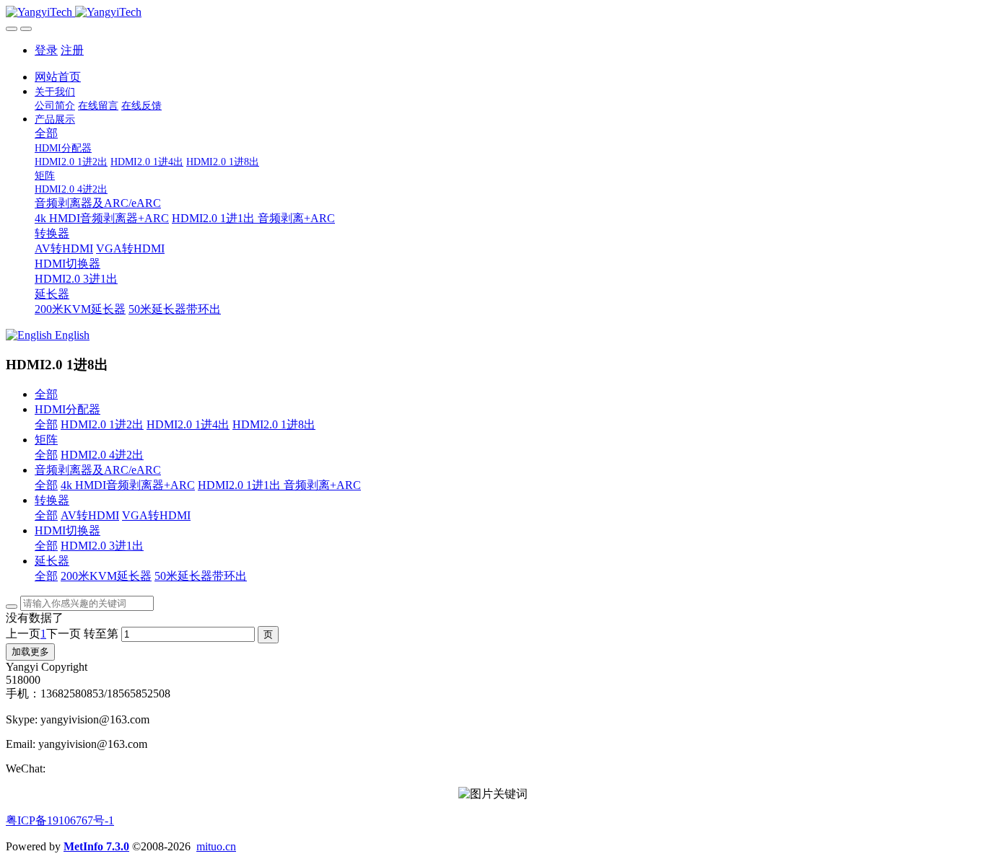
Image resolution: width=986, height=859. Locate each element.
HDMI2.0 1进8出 (273, 424)
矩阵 (46, 439)
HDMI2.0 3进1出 (102, 545)
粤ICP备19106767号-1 (60, 820)
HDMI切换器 (67, 530)
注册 (72, 50)
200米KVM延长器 (106, 576)
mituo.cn (216, 846)
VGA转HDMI (156, 515)
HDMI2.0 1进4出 (188, 424)
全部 (46, 133)
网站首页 (58, 77)
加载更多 (30, 651)
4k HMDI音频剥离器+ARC (128, 485)
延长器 (52, 561)
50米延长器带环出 (200, 576)
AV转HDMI (90, 515)
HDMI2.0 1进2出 (102, 424)
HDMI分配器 (67, 409)
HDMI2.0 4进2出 (102, 455)
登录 (46, 50)
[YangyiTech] (493, 12)
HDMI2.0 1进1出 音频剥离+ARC (279, 485)
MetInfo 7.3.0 (96, 846)
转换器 (52, 500)
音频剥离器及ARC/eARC (98, 470)
